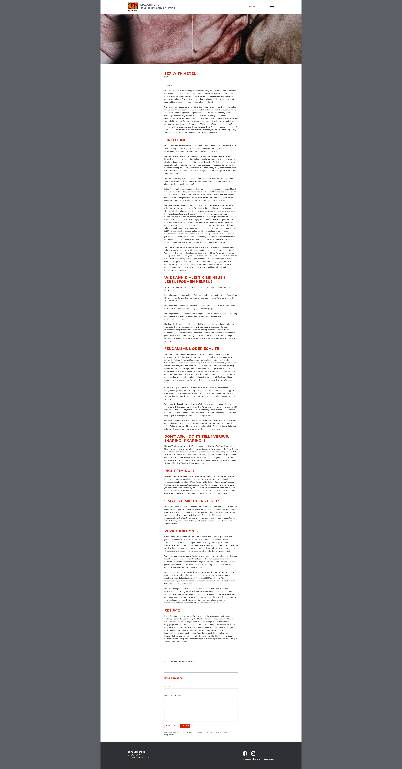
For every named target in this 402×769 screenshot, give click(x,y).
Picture (187, 705)
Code (181, 705)
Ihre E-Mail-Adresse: (172, 696)
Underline (171, 705)
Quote (179, 705)
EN (254, 7)
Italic (168, 705)
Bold (166, 705)
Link (184, 705)
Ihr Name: (168, 686)
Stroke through (174, 705)
